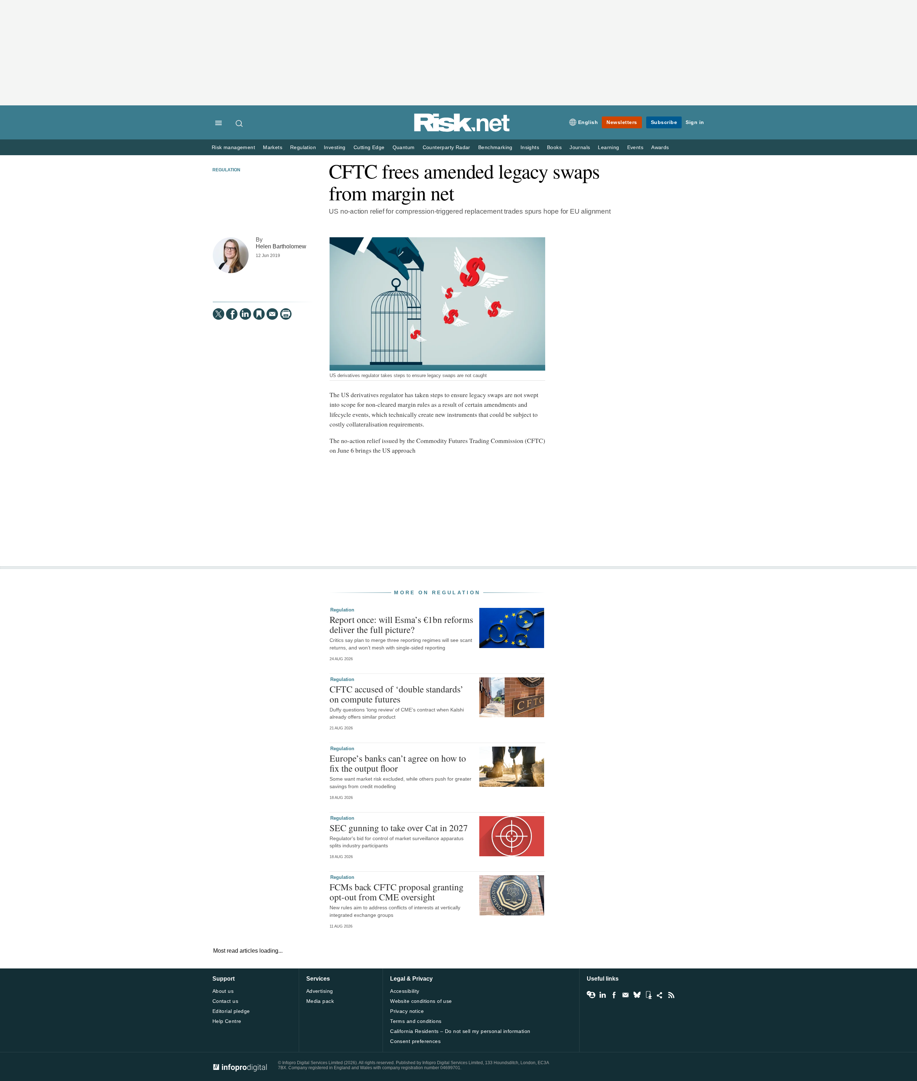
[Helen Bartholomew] (231, 255)
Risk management (233, 147)
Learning (608, 147)
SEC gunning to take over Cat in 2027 (399, 828)
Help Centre (226, 1021)
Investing (335, 147)
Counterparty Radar (446, 147)
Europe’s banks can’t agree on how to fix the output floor (398, 763)
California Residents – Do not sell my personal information (460, 1031)
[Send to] (272, 314)
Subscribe (664, 122)
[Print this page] (286, 314)
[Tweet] (218, 314)
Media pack (320, 1001)
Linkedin (602, 995)
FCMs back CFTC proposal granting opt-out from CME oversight (397, 892)
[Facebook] (231, 314)
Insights (529, 147)
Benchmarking (495, 147)
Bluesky (637, 995)
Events (635, 147)
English (588, 122)
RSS (671, 995)
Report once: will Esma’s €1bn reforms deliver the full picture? (401, 624)
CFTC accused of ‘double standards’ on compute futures (397, 694)
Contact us (225, 1001)
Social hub (660, 995)
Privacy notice (407, 1011)
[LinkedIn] (245, 314)
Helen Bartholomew (281, 246)
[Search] (239, 123)
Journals (580, 147)
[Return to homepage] (462, 130)
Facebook (614, 995)
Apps (648, 995)
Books (554, 147)
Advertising (319, 991)
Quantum (404, 147)
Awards (660, 147)
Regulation (303, 147)
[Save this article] (259, 314)
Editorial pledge (231, 1011)
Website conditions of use (421, 1001)
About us (223, 991)
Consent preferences (415, 1041)
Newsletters (621, 122)
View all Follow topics (591, 995)
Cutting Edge (369, 147)
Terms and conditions (415, 1021)
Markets (272, 147)
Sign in (695, 122)
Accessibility (404, 991)
